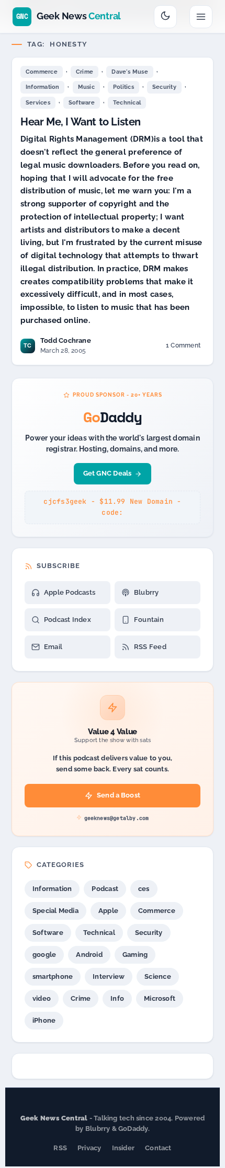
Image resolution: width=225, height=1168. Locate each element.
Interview (109, 976)
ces (144, 889)
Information (42, 87)
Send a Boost (118, 795)
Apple (108, 911)
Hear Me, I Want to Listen (80, 121)
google (44, 954)
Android (89, 954)
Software (82, 102)
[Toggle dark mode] (165, 16)
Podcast (105, 889)
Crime (84, 71)
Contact (158, 1148)
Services (38, 102)
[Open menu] (200, 16)
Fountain (149, 619)
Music (86, 87)
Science (157, 976)
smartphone (52, 976)
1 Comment (182, 347)
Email (53, 647)
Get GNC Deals (107, 473)
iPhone (43, 1020)
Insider (123, 1148)
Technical (127, 102)
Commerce (42, 71)
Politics (123, 87)
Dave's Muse (129, 71)
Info (117, 998)
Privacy (89, 1148)
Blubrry (146, 592)
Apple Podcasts (69, 592)
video (41, 998)
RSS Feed (150, 647)
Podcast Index (67, 619)
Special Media (55, 911)
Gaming (135, 954)
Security (164, 87)
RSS (60, 1148)
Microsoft (159, 998)
